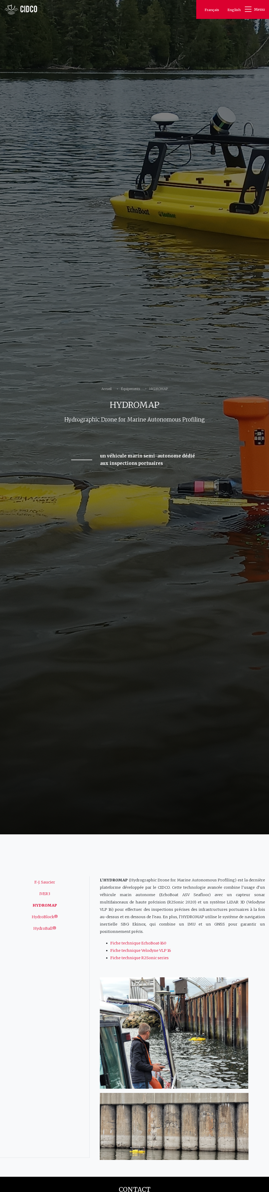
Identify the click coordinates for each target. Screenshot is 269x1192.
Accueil (106, 389)
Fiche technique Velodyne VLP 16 (140, 950)
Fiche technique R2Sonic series (139, 957)
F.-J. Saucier (44, 882)
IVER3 (44, 893)
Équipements (130, 389)
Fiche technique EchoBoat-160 (138, 943)
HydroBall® (44, 928)
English (234, 10)
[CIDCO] (20, 9)
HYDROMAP (45, 905)
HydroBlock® (45, 916)
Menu (259, 9)
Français (212, 10)
